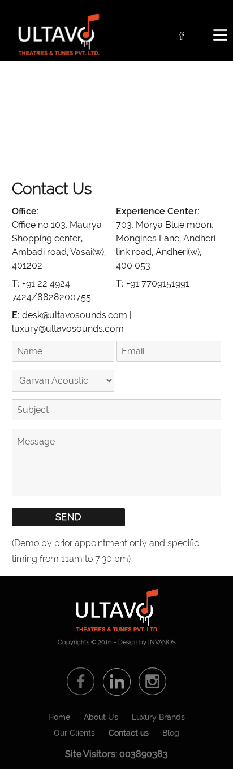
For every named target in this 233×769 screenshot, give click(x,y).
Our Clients (74, 733)
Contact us (129, 733)
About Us (101, 717)
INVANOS (162, 642)
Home (59, 717)
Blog (170, 733)
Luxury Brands (158, 717)
